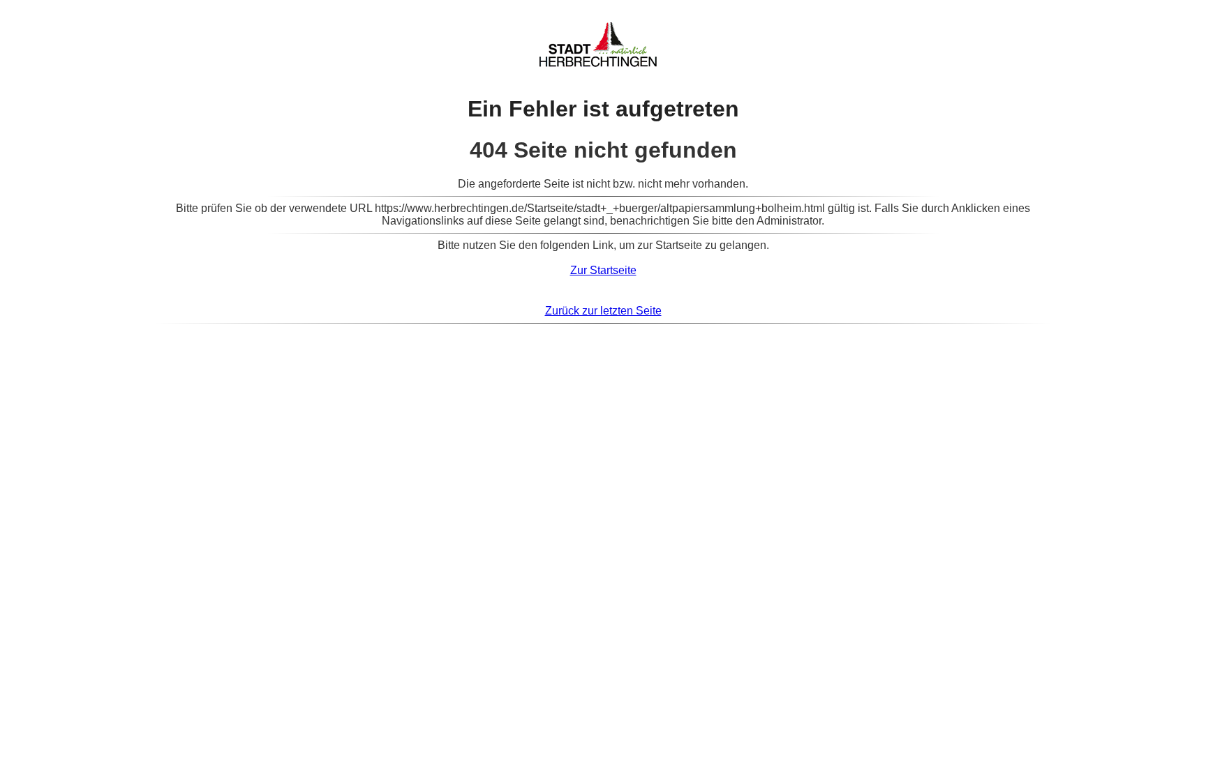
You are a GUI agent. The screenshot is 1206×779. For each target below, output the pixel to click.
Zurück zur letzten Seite (603, 311)
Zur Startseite (603, 270)
